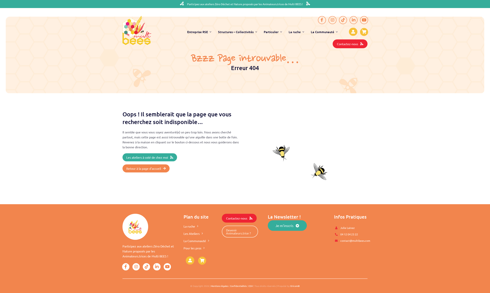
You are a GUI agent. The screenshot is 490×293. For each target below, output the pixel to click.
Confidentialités (238, 285)
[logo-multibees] (136, 17)
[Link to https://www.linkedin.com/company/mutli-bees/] (354, 20)
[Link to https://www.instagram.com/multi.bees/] (332, 20)
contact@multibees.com (355, 240)
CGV (250, 285)
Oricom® (295, 285)
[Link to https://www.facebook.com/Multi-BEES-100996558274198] (322, 20)
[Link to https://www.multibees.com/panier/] (202, 261)
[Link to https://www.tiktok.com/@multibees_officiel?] (343, 20)
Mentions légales (219, 285)
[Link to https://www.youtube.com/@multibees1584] (364, 20)
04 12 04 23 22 (349, 234)
